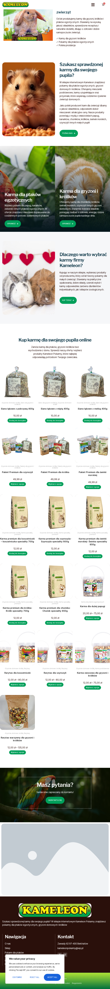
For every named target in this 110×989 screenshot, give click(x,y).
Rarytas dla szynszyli (55, 672)
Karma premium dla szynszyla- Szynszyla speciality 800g (55, 540)
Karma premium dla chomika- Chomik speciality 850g (55, 609)
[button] (93, 5)
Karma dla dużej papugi (92, 606)
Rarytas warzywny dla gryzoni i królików (17, 739)
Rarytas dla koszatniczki (17, 672)
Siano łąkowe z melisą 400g (92, 408)
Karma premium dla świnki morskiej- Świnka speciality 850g (92, 541)
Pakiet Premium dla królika (55, 472)
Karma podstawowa (102, 668)
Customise (17, 977)
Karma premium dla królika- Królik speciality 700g (17, 609)
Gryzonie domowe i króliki (11, 403)
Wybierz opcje (17, 484)
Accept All (52, 977)
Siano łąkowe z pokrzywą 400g (17, 408)
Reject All (34, 977)
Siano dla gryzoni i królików (24, 403)
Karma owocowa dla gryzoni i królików (92, 674)
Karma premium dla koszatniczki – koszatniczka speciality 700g (17, 540)
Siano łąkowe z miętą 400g (55, 408)
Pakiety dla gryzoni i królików (24, 467)
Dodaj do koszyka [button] (17, 420)
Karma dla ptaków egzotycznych (92, 602)
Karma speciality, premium (23, 533)
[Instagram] (65, 955)
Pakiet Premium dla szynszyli (17, 472)
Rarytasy (27, 668)
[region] (34, 969)
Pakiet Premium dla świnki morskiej (92, 473)
